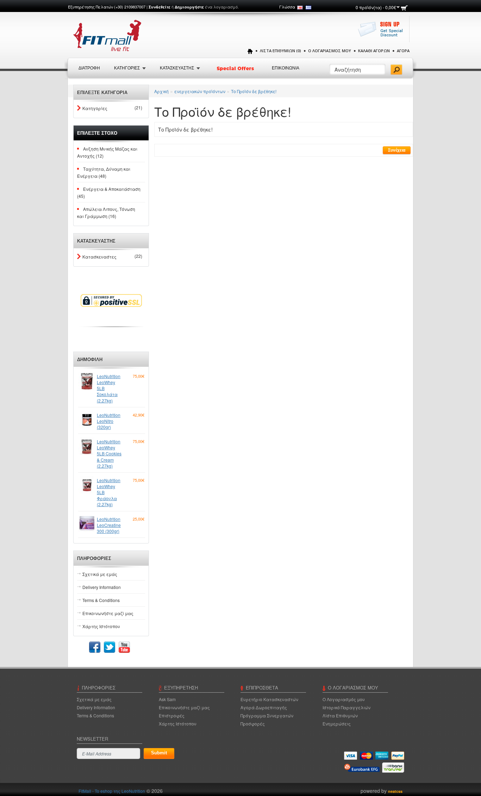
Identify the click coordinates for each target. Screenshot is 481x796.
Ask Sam (167, 699)
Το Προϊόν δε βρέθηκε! (253, 91)
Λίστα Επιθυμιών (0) (280, 50)
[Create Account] (382, 33)
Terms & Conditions (101, 600)
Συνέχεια (396, 150)
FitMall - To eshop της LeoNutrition (112, 791)
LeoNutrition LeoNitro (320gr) (108, 421)
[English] (300, 8)
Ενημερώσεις (337, 724)
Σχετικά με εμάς (99, 574)
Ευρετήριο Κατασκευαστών (269, 699)
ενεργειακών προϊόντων (199, 91)
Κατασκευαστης (177, 68)
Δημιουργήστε (189, 7)
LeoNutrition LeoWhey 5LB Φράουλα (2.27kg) (108, 492)
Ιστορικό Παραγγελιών (346, 707)
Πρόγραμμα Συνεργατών (267, 715)
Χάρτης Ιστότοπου (101, 626)
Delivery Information (101, 587)
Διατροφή (89, 68)
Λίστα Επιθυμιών (340, 715)
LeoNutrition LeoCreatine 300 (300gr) (109, 525)
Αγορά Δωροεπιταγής (264, 707)
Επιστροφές (172, 715)
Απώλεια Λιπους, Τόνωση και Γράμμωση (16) (106, 212)
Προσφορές (253, 724)
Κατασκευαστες (99, 257)
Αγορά (403, 50)
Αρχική (161, 91)
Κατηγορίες (94, 108)
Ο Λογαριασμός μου (329, 50)
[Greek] (308, 8)
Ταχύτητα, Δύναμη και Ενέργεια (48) (103, 172)
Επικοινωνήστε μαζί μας (107, 613)
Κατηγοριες (127, 68)
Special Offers (236, 68)
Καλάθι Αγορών (374, 50)
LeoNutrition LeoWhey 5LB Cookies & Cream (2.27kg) (109, 453)
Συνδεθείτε (159, 7)
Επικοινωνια (285, 68)
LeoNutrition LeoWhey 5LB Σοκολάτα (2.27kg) (108, 388)
